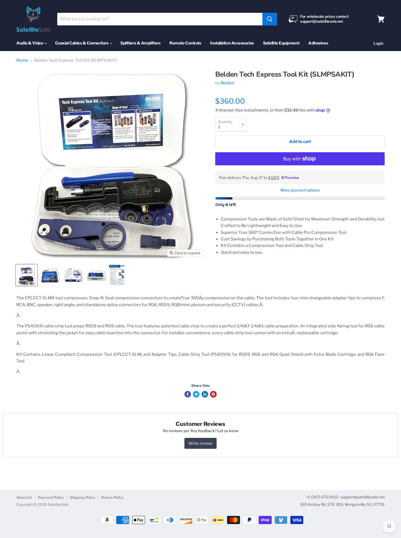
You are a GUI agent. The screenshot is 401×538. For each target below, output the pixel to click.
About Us (24, 497)
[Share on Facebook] (187, 394)
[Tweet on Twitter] (196, 394)
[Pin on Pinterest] (213, 394)
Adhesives (318, 43)
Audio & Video (30, 43)
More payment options (300, 190)
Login (378, 43)
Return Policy (112, 497)
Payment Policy (51, 497)
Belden (227, 82)
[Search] (269, 19)
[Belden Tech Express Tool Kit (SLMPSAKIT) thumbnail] (26, 275)
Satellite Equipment (281, 43)
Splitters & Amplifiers (140, 43)
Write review (200, 443)
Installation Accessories (232, 43)
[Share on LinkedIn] (205, 394)
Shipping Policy (82, 497)
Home (22, 60)
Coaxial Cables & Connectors (82, 43)
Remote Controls (185, 43)
